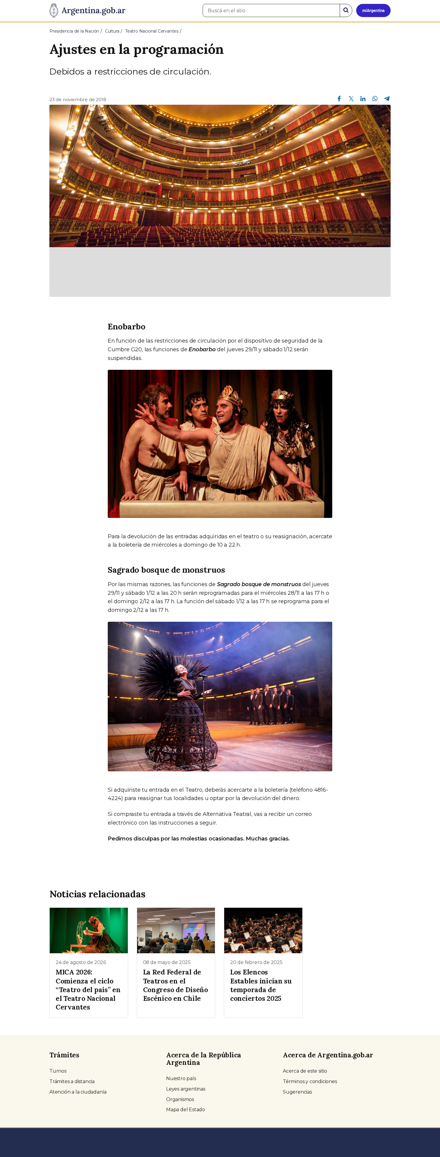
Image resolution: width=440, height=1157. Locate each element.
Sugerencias (297, 1092)
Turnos (57, 1071)
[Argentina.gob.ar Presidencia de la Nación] (87, 11)
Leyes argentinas (185, 1089)
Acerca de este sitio (305, 1071)
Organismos (180, 1099)
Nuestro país (181, 1078)
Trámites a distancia (72, 1081)
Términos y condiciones (310, 1081)
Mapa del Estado (185, 1109)
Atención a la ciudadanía (78, 1092)
